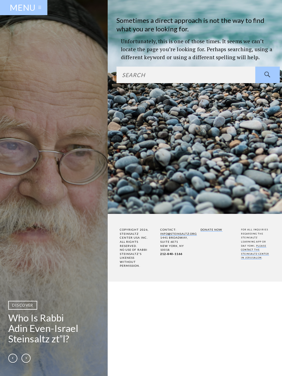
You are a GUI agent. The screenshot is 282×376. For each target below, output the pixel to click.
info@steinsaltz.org (178, 233)
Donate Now (211, 229)
